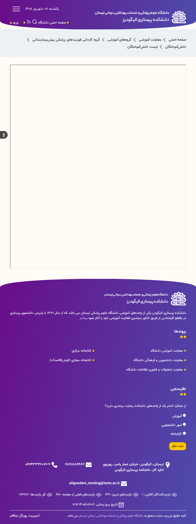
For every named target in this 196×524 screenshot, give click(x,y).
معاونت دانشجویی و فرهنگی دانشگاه (158, 360)
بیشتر (83, 318)
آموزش (177, 416)
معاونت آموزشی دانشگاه (167, 350)
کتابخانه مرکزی (81, 350)
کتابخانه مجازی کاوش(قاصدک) (70, 360)
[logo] (136, 16)
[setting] (4, 135)
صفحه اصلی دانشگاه (52, 22)
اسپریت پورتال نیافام (24, 516)
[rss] (29, 22)
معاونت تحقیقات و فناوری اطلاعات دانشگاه (154, 369)
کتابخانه (176, 434)
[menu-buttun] (17, 9)
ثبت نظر (177, 446)
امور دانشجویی (172, 425)
